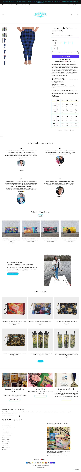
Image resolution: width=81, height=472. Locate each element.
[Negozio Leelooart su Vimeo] (21, 419)
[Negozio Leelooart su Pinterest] (12, 419)
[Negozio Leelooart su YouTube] (7, 419)
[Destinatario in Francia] (66, 380)
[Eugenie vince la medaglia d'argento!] (14, 380)
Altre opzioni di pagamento (65, 59)
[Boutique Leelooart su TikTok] (14, 419)
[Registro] (19, 416)
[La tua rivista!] (40, 380)
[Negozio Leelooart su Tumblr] (17, 419)
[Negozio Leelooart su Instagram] (3, 419)
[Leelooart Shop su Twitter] (10, 419)
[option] (40, 2)
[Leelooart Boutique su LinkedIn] (19, 419)
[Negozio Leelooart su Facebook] (5, 419)
